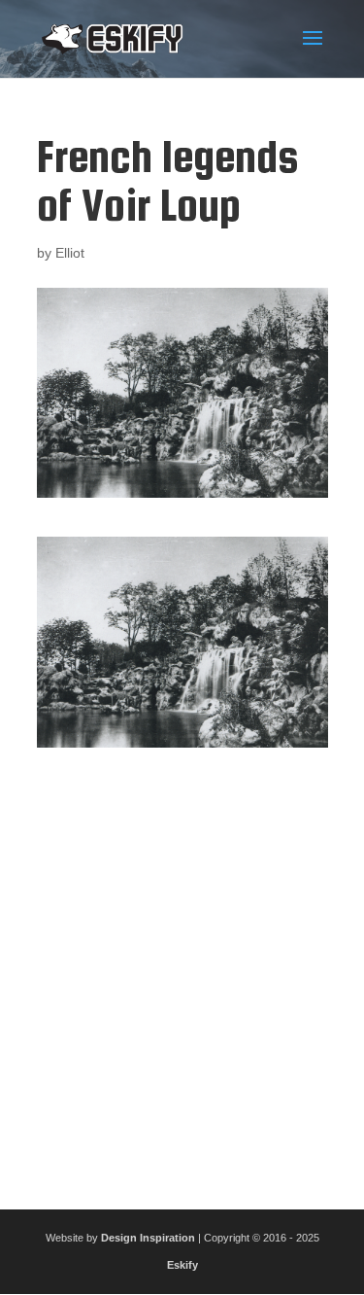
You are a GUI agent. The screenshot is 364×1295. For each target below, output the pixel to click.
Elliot (69, 253)
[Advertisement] (182, 970)
